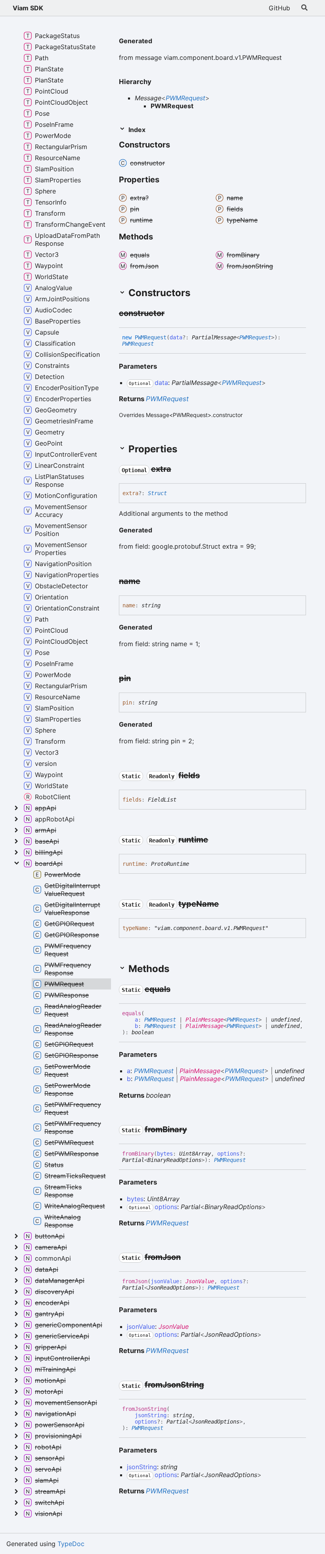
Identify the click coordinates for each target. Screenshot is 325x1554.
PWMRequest (185, 98)
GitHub (279, 8)
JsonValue (199, 1281)
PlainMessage (204, 1019)
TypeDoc (70, 1544)
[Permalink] (158, 41)
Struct (157, 493)
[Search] (304, 8)
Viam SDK (28, 8)
